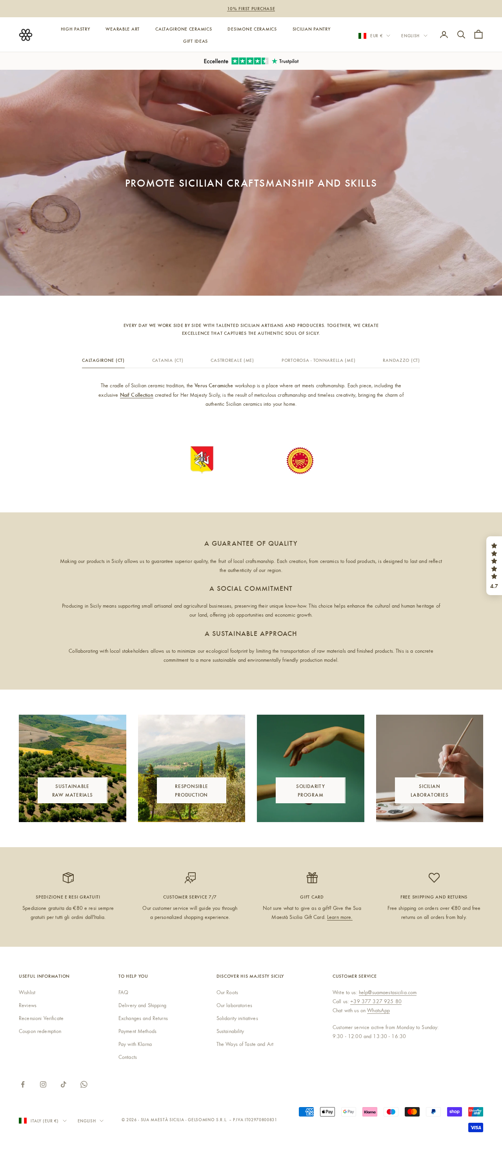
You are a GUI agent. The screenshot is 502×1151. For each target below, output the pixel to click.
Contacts (127, 1056)
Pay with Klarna (135, 1044)
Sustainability (230, 1031)
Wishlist (27, 992)
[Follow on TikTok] (63, 1084)
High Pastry (75, 28)
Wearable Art (122, 28)
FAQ (123, 992)
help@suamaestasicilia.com (388, 992)
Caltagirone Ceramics (183, 28)
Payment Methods (137, 1031)
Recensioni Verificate (41, 1018)
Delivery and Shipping (142, 1005)
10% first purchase (251, 8)
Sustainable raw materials (72, 789)
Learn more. (340, 916)
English (410, 35)
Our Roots (227, 992)
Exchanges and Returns (143, 1018)
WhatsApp (378, 1010)
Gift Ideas (195, 40)
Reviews (27, 1005)
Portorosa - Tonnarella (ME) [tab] (318, 360)
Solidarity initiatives (237, 1018)
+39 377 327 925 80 (376, 1001)
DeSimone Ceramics (251, 28)
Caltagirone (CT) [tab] (103, 360)
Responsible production (191, 789)
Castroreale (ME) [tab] (232, 360)
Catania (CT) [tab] (168, 360)
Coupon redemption (40, 1031)
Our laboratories (234, 1005)
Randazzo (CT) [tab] (401, 360)
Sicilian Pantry (312, 28)
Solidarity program (310, 789)
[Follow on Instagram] (43, 1084)
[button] (494, 565)
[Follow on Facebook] (23, 1084)
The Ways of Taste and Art (245, 1044)
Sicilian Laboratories (429, 789)
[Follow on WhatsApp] (84, 1084)
